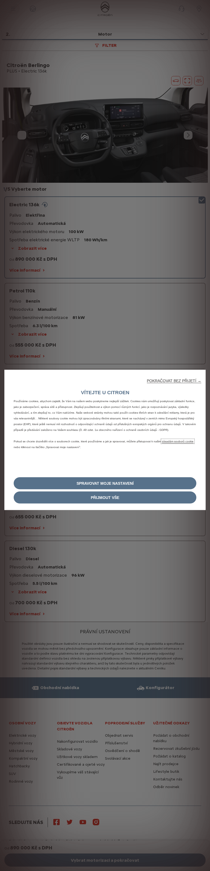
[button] (174, 381)
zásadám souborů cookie (178, 441)
